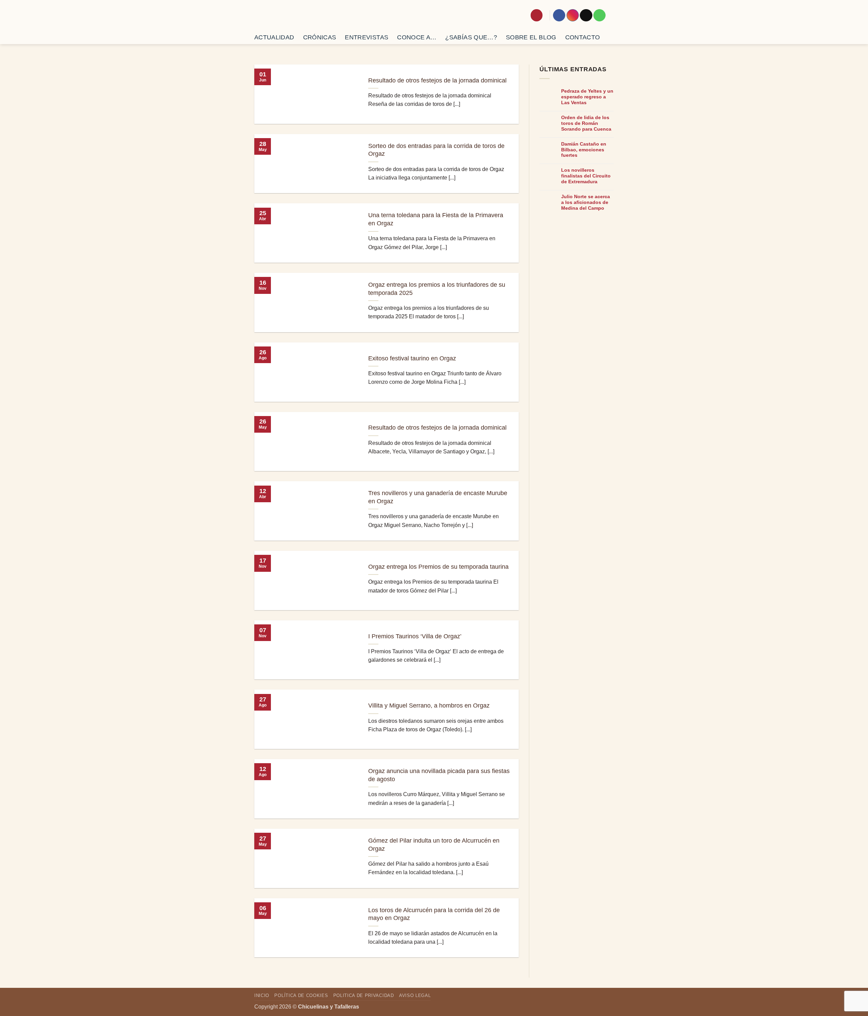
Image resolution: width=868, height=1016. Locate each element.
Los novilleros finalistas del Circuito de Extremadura (586, 175)
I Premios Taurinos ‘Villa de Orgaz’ (414, 636)
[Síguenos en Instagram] (573, 15)
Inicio (261, 995)
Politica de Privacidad (363, 995)
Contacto (582, 37)
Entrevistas (366, 37)
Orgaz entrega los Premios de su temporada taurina (438, 566)
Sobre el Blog (531, 37)
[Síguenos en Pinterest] (599, 15)
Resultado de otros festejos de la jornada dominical (437, 80)
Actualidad (274, 37)
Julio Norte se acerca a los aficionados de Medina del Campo (585, 202)
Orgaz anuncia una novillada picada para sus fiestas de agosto (439, 775)
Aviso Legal (415, 995)
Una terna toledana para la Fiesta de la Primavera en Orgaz (435, 219)
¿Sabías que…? (471, 37)
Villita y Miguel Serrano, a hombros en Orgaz (429, 705)
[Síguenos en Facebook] (559, 15)
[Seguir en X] (586, 15)
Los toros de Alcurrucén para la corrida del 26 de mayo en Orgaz (434, 914)
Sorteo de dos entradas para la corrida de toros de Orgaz (436, 150)
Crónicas (319, 37)
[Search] (536, 15)
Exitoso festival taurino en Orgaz (412, 358)
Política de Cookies (301, 995)
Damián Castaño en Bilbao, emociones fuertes (583, 149)
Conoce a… (416, 37)
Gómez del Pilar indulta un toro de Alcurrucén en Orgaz (433, 844)
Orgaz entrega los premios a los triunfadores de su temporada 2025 (436, 288)
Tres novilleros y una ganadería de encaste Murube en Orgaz (437, 497)
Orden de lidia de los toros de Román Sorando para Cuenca (586, 123)
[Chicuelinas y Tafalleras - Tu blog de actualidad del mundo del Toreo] (294, 15)
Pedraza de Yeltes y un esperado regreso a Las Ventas (587, 96)
